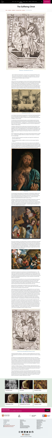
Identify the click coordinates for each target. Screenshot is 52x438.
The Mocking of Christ (9, 404)
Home (13, 1)
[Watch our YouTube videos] (27, 431)
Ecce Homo (22, 390)
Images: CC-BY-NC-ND (40, 427)
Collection (20, 1)
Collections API (39, 423)
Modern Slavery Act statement (24, 427)
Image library (21, 423)
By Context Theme (18, 10)
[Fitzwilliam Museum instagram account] (19, 431)
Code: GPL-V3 (38, 428)
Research (33, 1)
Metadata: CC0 (39, 426)
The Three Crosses (9, 390)
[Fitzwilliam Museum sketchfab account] (30, 431)
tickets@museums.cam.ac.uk (8, 426)
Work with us (21, 424)
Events (18, 1)
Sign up (48, 410)
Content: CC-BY (39, 425)
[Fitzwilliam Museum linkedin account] (24, 431)
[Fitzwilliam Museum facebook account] (22, 431)
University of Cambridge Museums (24, 425)
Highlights (13, 10)
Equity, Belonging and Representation (25, 426)
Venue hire (21, 422)
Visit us (15, 1)
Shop (36, 1)
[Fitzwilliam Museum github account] (32, 431)
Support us (30, 1)
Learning (24, 1)
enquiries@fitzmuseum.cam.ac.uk (9, 425)
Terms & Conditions (39, 424)
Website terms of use (39, 422)
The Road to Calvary (37, 390)
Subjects (23, 10)
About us (27, 1)
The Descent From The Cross (25, 404)
